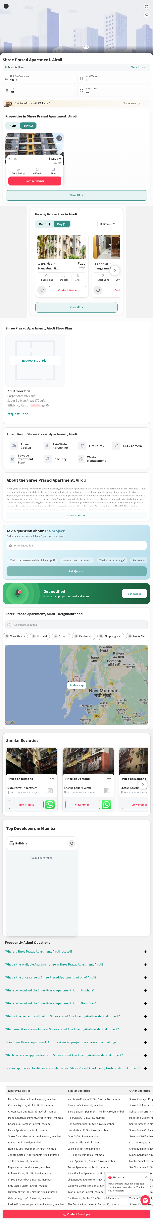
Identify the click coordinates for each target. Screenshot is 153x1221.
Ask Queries (76, 571)
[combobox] (79, 625)
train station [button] (17, 636)
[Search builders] (72, 843)
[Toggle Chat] (145, 1200)
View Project (26, 804)
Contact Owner (35, 181)
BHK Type (105, 223)
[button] (36, 405)
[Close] (145, 1177)
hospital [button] (42, 636)
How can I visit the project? (77, 560)
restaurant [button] (85, 636)
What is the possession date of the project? (32, 560)
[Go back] (6, 6)
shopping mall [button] (113, 636)
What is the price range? (112, 560)
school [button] (63, 636)
